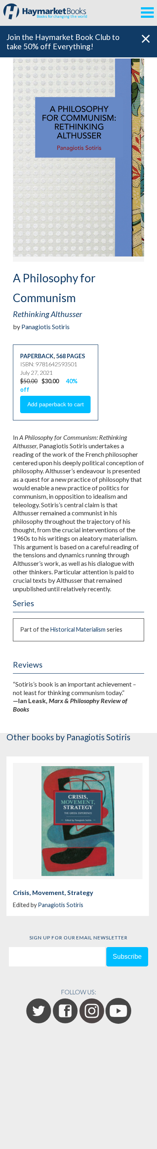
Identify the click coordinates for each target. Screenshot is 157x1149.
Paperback (37, 356)
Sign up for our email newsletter (78, 938)
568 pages (70, 356)
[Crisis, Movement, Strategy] (78, 821)
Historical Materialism (77, 629)
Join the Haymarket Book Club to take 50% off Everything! (63, 41)
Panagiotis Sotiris (45, 326)
